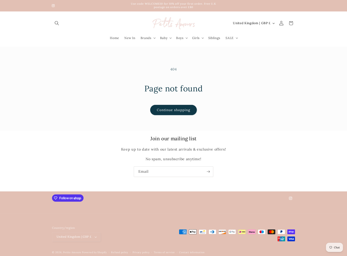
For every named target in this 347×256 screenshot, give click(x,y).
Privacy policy (141, 252)
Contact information (192, 252)
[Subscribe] (208, 171)
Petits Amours (72, 252)
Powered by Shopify (94, 252)
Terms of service (164, 252)
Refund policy (119, 252)
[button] (57, 23)
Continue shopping (173, 110)
